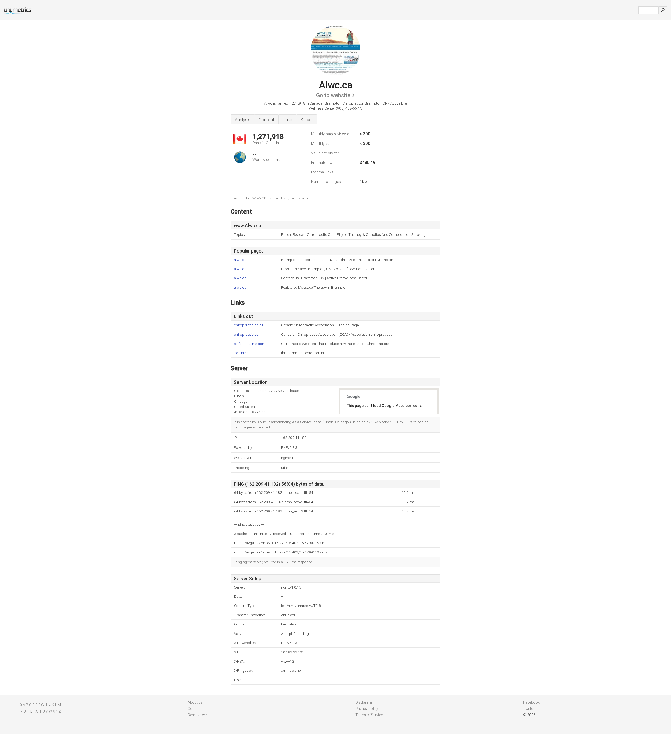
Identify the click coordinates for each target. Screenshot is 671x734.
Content (266, 119)
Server (306, 119)
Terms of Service (369, 715)
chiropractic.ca (246, 335)
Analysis (243, 119)
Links (287, 119)
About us (195, 702)
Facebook (531, 702)
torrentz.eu (242, 353)
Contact (194, 709)
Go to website (333, 95)
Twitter (528, 709)
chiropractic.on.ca (249, 325)
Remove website (201, 715)
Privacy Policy (366, 709)
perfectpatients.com (250, 344)
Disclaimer (363, 702)
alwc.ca (240, 260)
